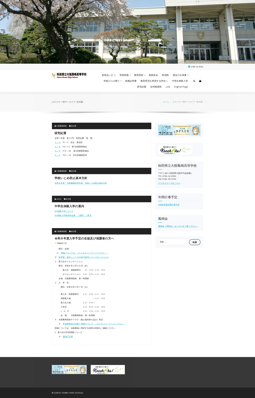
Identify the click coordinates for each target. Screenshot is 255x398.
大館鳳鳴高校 (61, 126)
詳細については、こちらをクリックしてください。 (85, 253)
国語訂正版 (68, 336)
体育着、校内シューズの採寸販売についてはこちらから (84, 257)
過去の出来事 (179, 75)
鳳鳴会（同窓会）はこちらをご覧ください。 (178, 226)
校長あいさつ (109, 75)
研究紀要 (141, 86)
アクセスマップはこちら (169, 183)
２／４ (58, 146)
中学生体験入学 (180, 80)
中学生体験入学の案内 (69, 206)
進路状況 (153, 75)
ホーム (166, 101)
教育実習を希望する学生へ (154, 80)
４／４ (58, 155)
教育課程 (138, 75)
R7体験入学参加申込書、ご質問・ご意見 (73, 215)
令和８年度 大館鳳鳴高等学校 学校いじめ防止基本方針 (81, 183)
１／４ (58, 142)
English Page (181, 86)
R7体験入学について (64, 211)
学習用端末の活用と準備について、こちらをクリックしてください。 (94, 323)
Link (168, 86)
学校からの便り (112, 80)
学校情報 (124, 75)
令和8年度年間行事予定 (169, 204)
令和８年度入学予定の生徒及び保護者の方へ (84, 238)
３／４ (58, 150)
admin (58, 199)
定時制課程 (156, 86)
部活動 (165, 75)
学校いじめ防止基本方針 (71, 178)
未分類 (73, 126)
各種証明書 (131, 80)
